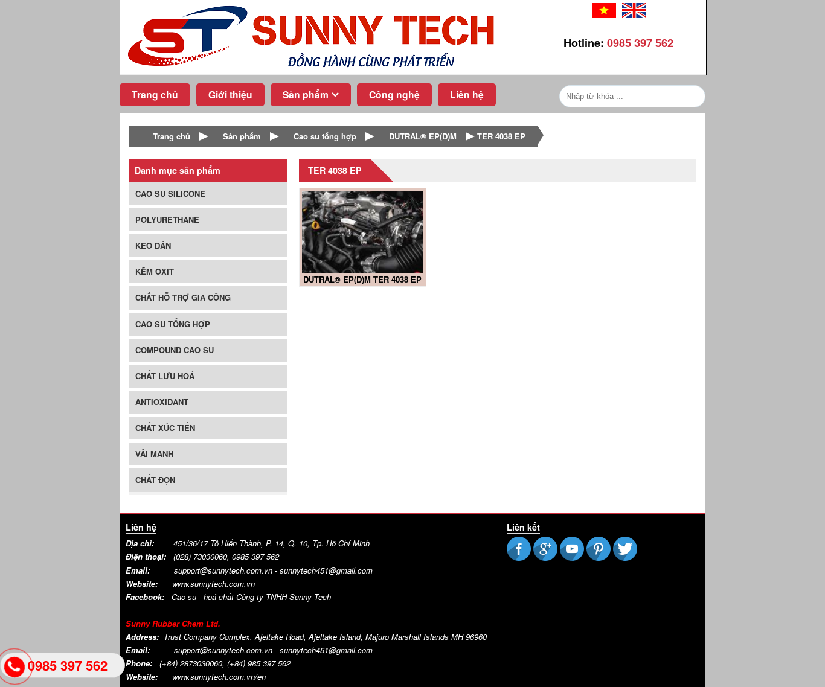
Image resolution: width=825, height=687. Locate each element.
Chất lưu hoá (164, 376)
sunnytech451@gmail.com (326, 650)
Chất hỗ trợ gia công (183, 297)
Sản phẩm (306, 94)
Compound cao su (174, 350)
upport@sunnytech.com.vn (225, 570)
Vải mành (154, 453)
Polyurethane (167, 219)
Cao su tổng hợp (325, 136)
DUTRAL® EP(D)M (423, 136)
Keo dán (153, 245)
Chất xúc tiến (165, 427)
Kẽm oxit (154, 271)
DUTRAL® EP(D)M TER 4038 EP (362, 279)
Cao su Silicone (170, 193)
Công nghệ (394, 94)
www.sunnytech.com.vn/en (219, 676)
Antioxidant (161, 401)
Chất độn (155, 479)
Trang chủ (155, 94)
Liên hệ (467, 94)
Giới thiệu (230, 94)
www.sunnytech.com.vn (213, 583)
